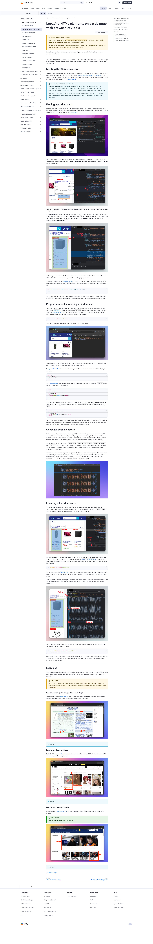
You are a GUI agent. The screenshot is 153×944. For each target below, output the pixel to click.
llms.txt (115, 896)
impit (45, 904)
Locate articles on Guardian (122, 40)
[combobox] (106, 32)
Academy (103, 8)
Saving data (25, 50)
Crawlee (46, 896)
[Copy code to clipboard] (106, 289)
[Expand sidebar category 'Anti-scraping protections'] (41, 82)
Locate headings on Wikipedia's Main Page (121, 35)
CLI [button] (123, 8)
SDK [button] (116, 8)
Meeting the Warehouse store (121, 18)
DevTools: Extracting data (28, 32)
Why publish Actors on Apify (28, 114)
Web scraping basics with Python (29, 71)
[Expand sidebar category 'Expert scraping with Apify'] (41, 106)
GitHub (92, 907)
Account (50, 8)
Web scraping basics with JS (28, 22)
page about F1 (61, 811)
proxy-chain (47, 915)
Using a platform (26, 67)
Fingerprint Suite (49, 900)
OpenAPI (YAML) (118, 907)
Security (65, 8)
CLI (22, 915)
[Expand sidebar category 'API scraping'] (41, 78)
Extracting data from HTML (29, 46)
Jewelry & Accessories (61, 754)
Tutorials (50, 13)
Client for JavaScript (27, 907)
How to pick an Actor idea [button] (27, 117)
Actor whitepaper (49, 911)
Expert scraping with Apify (27, 106)
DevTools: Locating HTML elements (31, 29)
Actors (32, 8)
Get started (127, 3)
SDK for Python (25, 904)
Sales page (71, 79)
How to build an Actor (26, 121)
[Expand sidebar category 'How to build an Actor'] (41, 121)
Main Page (63, 696)
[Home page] (47, 18)
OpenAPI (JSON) (118, 904)
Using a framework (27, 64)
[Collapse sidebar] (31, 886)
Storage (38, 8)
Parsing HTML (25, 39)
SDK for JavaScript (27, 900)
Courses (43, 13)
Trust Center (71, 896)
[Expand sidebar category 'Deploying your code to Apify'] (41, 103)
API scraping (23, 78)
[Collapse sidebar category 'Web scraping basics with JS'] (41, 22)
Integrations (57, 8)
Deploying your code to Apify (28, 102)
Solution (51, 744)
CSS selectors (66, 281)
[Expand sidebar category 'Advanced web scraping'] (41, 85)
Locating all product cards (121, 29)
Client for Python (26, 911)
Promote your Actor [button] (25, 128)
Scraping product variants (28, 60)
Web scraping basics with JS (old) (29, 88)
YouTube (93, 904)
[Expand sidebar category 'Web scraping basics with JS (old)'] (41, 89)
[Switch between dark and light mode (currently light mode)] (130, 924)
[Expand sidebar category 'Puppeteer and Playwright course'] (41, 75)
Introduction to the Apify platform (29, 95)
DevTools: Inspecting (27, 25)
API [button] (110, 8)
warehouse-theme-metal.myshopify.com (90, 75)
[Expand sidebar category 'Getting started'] (41, 99)
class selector (53, 383)
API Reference (25, 896)
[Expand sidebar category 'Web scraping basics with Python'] (41, 71)
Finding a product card (120, 20)
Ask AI (90, 3)
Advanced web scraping (26, 85)
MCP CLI (46, 907)
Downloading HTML (27, 36)
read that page (60, 45)
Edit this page (52, 872)
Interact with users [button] (25, 131)
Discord (92, 896)
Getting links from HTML (28, 53)
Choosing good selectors (120, 27)
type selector (53, 369)
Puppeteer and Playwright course (29, 74)
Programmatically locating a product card (121, 23)
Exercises (116, 31)
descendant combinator (65, 820)
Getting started (24, 99)
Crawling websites (27, 57)
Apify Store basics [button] (25, 124)
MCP (129, 8)
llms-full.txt (116, 900)
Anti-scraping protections (27, 81)
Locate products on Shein (121, 38)
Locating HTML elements (28, 43)
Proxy (43, 8)
